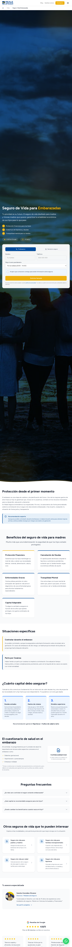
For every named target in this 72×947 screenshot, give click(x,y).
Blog (41, 3)
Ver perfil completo (23, 905)
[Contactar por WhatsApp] (66, 941)
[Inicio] (3, 8)
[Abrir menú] (68, 3)
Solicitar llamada (36, 278)
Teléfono (39, 254)
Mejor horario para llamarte (13, 262)
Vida (8, 8)
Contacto (60, 3)
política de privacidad (31, 282)
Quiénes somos (49, 3)
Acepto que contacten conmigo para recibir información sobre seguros (31, 271)
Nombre (7, 254)
